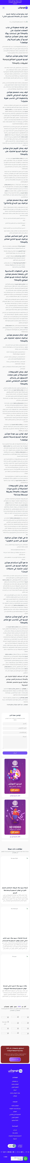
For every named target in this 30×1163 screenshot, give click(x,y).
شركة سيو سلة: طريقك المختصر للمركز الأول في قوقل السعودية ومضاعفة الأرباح (15, 890)
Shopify (16, 63)
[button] (3, 8)
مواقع (12, 60)
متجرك (25, 430)
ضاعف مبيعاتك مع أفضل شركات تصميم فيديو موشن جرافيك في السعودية (15, 2)
